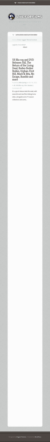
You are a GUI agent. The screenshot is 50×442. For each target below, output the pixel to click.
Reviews (30, 85)
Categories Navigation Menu (26, 35)
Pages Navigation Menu (26, 3)
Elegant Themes (21, 437)
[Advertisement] (31, 51)
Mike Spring (22, 82)
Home (14, 40)
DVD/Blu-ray (20, 85)
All (14, 85)
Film (25, 85)
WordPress (38, 437)
